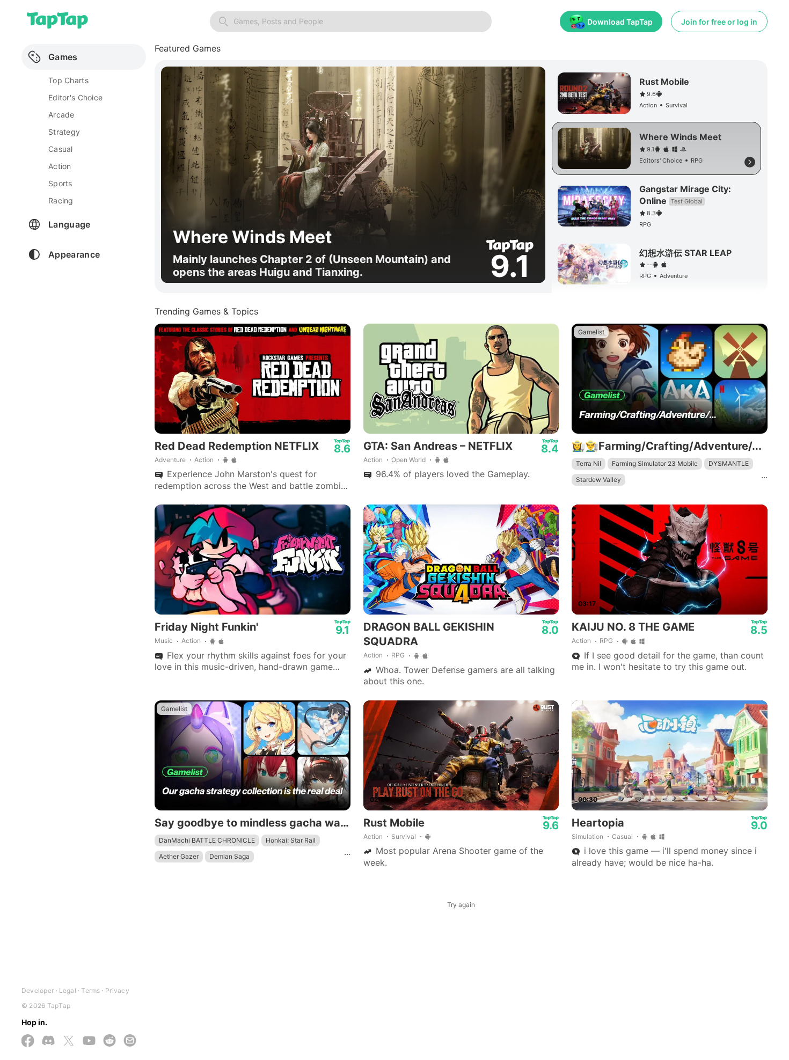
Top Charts (68, 80)
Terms (90, 990)
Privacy (117, 990)
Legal (67, 990)
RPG (398, 655)
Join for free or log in (719, 21)
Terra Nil (588, 463)
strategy (64, 131)
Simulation (587, 836)
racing (61, 200)
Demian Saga (229, 856)
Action (204, 460)
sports (60, 183)
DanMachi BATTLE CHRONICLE (207, 840)
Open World (408, 460)
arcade (61, 114)
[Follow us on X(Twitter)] (68, 1041)
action (59, 166)
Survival (403, 836)
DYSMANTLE (728, 463)
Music (164, 641)
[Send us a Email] (129, 1041)
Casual (622, 836)
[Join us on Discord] (48, 1041)
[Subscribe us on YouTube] (89, 1041)
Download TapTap (620, 21)
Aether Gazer (179, 856)
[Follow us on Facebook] (27, 1041)
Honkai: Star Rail (291, 840)
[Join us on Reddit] (109, 1041)
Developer (37, 990)
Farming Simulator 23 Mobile (655, 463)
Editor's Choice (75, 97)
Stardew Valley (598, 480)
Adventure (170, 460)
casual (60, 148)
